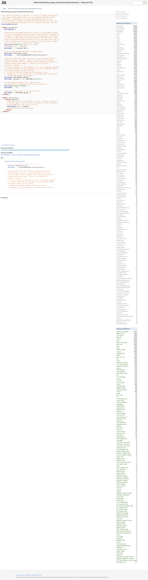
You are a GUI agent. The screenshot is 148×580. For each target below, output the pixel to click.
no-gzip (126, 351)
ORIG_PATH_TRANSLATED (126, 533)
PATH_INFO (126, 428)
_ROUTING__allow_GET (126, 444)
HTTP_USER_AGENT (126, 364)
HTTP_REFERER (126, 377)
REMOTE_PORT (126, 540)
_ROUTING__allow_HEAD (126, 442)
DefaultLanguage (126, 146)
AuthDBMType (126, 296)
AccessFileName (126, 267)
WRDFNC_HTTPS (126, 475)
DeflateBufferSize (126, 300)
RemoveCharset (126, 209)
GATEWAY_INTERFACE (126, 495)
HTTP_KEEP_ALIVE (126, 464)
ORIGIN (126, 355)
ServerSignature (126, 108)
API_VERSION (126, 498)
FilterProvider (126, 113)
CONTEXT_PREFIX (126, 402)
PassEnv (126, 225)
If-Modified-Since (126, 424)
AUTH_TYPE (126, 497)
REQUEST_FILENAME (24, 155)
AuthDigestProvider (126, 220)
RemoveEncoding (126, 238)
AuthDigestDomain (126, 265)
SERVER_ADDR (126, 370)
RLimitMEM (126, 298)
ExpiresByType (126, 57)
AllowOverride (126, 118)
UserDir (126, 198)
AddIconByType (126, 195)
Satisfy (126, 82)
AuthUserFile (126, 106)
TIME (126, 348)
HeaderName (126, 160)
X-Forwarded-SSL (126, 544)
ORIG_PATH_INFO (126, 549)
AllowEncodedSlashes (126, 271)
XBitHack (126, 191)
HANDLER (126, 411)
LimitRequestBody (126, 153)
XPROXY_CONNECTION (126, 453)
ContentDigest (126, 200)
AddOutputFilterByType (126, 53)
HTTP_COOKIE (126, 382)
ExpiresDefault (126, 50)
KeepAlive (126, 147)
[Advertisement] (58, 129)
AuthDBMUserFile (126, 273)
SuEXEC (126, 318)
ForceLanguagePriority (126, 213)
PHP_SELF (126, 518)
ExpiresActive (126, 48)
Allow (4, 8)
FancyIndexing (126, 142)
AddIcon (126, 164)
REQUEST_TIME (126, 524)
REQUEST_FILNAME (126, 477)
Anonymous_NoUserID (126, 293)
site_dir (126, 535)
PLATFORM (126, 536)
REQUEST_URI (35, 155)
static (126, 346)
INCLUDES (126, 344)
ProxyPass (126, 224)
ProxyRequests (126, 284)
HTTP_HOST (126, 335)
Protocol (126, 151)
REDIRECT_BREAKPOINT (126, 546)
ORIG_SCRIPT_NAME (126, 529)
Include (126, 69)
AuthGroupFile (126, 120)
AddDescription (126, 171)
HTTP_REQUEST (126, 469)
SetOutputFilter (126, 75)
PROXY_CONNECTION (126, 451)
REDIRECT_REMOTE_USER (126, 520)
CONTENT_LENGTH (126, 482)
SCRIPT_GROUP (126, 522)
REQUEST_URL (126, 458)
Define (126, 133)
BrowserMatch (126, 86)
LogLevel (126, 262)
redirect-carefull (126, 486)
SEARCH (126, 426)
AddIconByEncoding (126, 211)
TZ (126, 397)
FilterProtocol (126, 115)
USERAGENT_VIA (126, 448)
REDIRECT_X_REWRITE (126, 478)
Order (126, 40)
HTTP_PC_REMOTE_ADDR (126, 455)
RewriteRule (66, 150)
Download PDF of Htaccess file (15, 161)
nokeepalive (126, 404)
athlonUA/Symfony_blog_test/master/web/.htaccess (25, 8)
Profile (126, 393)
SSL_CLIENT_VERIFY (126, 509)
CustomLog (126, 231)
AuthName (126, 98)
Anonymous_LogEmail (126, 294)
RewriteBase (42, 150)
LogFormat (126, 233)
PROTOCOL (126, 553)
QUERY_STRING (126, 350)
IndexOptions (126, 138)
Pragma (126, 379)
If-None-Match (126, 431)
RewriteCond (50, 150)
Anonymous (126, 137)
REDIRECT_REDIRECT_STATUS (126, 558)
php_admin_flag (126, 242)
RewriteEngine (58, 150)
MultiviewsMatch (126, 258)
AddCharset (126, 77)
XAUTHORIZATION (126, 438)
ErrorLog (126, 302)
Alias (126, 128)
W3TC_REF (126, 435)
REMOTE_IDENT (126, 527)
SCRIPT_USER (126, 551)
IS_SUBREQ (126, 440)
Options (126, 33)
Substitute (126, 202)
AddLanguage (126, 175)
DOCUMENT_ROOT (126, 373)
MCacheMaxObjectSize (126, 285)
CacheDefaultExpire (126, 311)
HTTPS (126, 339)
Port (126, 89)
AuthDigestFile (126, 247)
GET (126, 359)
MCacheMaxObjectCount (126, 287)
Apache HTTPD (36, 575)
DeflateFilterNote (126, 216)
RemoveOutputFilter (126, 253)
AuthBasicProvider (126, 162)
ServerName (126, 173)
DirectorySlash (126, 144)
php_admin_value (126, 169)
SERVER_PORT (126, 353)
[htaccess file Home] (3, 2)
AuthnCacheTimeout (126, 314)
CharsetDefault (126, 189)
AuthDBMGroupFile (126, 274)
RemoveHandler (126, 135)
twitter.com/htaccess (122, 18)
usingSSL (126, 489)
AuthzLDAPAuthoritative (126, 249)
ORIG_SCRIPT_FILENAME (126, 531)
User (126, 73)
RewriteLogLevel (126, 229)
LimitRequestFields (126, 304)
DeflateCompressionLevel (126, 187)
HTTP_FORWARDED (126, 502)
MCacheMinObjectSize (126, 282)
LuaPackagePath (126, 260)
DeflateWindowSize (126, 323)
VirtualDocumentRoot (126, 93)
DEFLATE (126, 337)
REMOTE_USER (126, 409)
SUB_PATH (126, 555)
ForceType (126, 122)
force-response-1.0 (126, 417)
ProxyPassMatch (126, 251)
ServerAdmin (126, 245)
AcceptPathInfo (126, 149)
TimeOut (126, 158)
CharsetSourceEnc (126, 193)
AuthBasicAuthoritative (126, 222)
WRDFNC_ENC (126, 471)
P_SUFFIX (126, 487)
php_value (126, 60)
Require (126, 62)
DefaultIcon (126, 180)
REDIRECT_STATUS (10, 155)
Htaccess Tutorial (121, 11)
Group (126, 131)
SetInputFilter (126, 255)
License (11, 145)
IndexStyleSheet (126, 178)
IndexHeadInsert (126, 204)
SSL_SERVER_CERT (126, 507)
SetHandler (126, 126)
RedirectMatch (26, 150)
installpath (126, 538)
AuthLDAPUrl (126, 235)
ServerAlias (126, 276)
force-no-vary (126, 357)
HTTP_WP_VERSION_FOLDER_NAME (126, 560)
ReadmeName (126, 155)
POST (126, 360)
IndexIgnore (126, 95)
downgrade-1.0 (126, 408)
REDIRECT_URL (126, 460)
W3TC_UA (126, 429)
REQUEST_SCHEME (126, 480)
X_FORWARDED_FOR (126, 449)
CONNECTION (126, 437)
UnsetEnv (126, 218)
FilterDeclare (126, 117)
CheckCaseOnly (126, 244)
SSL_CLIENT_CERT (126, 511)
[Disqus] (58, 226)
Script (126, 46)
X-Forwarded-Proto (126, 399)
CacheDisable (126, 240)
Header (15, 150)
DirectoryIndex (8, 150)
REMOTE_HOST (126, 433)
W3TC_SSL (126, 420)
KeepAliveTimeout (126, 322)
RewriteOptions (126, 109)
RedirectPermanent (126, 166)
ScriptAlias (126, 227)
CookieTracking (126, 264)
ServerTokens (126, 84)
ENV (2, 155)
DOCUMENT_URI (125, 562)
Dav (126, 167)
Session (126, 102)
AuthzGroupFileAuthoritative (126, 278)
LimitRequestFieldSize (126, 305)
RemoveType (126, 157)
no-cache (126, 380)
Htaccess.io (20, 575)
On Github (5, 145)
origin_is (126, 491)
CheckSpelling (126, 182)
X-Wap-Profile (126, 400)
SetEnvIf (126, 80)
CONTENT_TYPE (126, 419)
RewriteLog (126, 236)
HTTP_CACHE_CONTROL (126, 462)
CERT (126, 466)
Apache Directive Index (122, 14)
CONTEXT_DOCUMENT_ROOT (126, 556)
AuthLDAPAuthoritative (126, 291)
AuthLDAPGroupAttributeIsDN (126, 316)
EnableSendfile (126, 269)
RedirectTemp (35, 150)
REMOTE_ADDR (126, 388)
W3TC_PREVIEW (126, 413)
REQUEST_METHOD (126, 366)
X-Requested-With (126, 389)
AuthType (126, 104)
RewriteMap (126, 215)
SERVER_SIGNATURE (126, 515)
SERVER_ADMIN (126, 422)
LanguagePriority (126, 196)
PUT (126, 375)
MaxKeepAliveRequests (126, 280)
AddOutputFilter (126, 124)
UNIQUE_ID (126, 547)
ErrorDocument (126, 44)
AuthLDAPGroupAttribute (126, 320)
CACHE (126, 391)
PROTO (126, 384)
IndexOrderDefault (126, 184)
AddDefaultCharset (126, 59)
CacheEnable (126, 307)
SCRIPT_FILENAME (126, 342)
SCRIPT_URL (126, 457)
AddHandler (126, 97)
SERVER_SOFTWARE (126, 513)
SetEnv (126, 91)
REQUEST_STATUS (126, 526)
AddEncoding (126, 71)
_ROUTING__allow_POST (126, 446)
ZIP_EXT (126, 542)
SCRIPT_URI (126, 500)
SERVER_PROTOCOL (126, 517)
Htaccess (28, 575)
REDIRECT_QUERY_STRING (126, 493)
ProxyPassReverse (126, 256)
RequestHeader (126, 79)
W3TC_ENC (126, 395)
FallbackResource (126, 140)
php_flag (126, 66)
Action (126, 129)
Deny (126, 37)
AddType (126, 51)
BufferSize (126, 313)
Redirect (19, 150)
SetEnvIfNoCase (126, 68)
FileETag (126, 64)
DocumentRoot (126, 177)
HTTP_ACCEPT (126, 415)
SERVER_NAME (126, 386)
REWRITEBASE (126, 406)
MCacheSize (126, 289)
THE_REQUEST (126, 371)
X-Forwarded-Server (126, 504)
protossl (126, 368)
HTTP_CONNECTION (126, 468)
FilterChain (126, 111)
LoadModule (126, 186)
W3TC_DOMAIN (126, 484)
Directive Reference (121, 16)
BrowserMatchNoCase (126, 207)
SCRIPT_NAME (126, 473)
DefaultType (126, 206)
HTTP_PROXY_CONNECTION (126, 506)
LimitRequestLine (126, 309)
